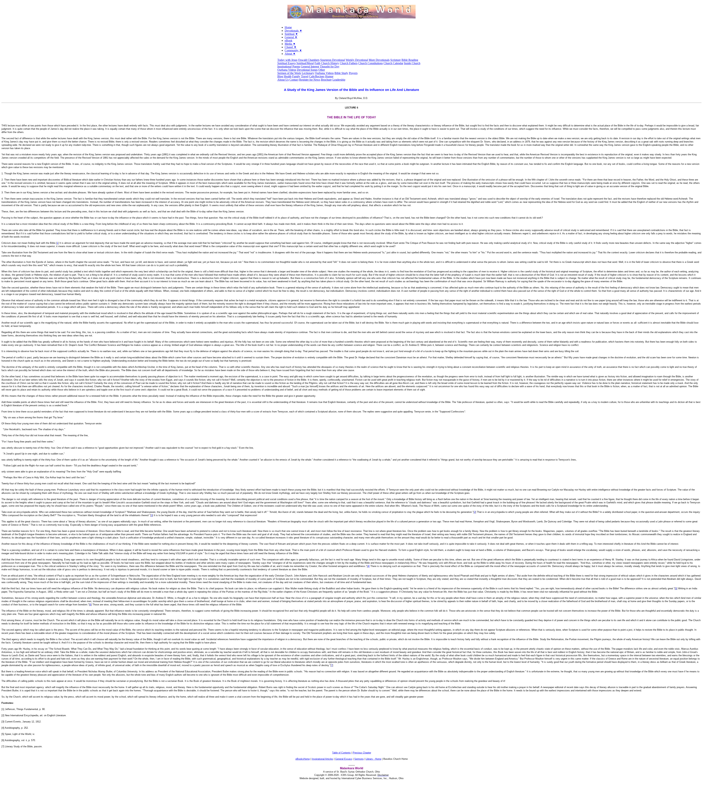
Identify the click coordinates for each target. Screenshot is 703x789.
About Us (283, 79)
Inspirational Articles (322, 759)
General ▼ (291, 37)
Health (287, 76)
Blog (280, 76)
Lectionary (308, 73)
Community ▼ (293, 50)
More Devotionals (379, 59)
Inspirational (284, 66)
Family (296, 76)
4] (369, 566)
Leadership (338, 79)
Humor (329, 76)
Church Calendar (393, 63)
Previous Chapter (362, 752)
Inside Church (412, 63)
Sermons (359, 759)
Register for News (309, 79)
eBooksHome (302, 759)
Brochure (326, 79)
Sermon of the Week (289, 73)
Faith (317, 63)
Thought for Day (329, 66)
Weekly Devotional (357, 59)
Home (288, 27)
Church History (330, 63)
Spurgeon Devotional (332, 59)
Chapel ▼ (291, 47)
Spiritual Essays (286, 63)
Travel (304, 76)
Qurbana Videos (286, 69)
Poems (296, 66)
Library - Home (373, 759)
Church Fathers (349, 63)
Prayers (353, 73)
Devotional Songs (307, 69)
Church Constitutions (370, 63)
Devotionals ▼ (293, 30)
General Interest (310, 66)
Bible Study (341, 73)
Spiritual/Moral (305, 63)
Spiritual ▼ (291, 33)
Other (321, 69)
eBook (288, 40)
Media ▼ (290, 43)
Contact (293, 79)
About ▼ (290, 53)
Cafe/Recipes (316, 76)
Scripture (395, 59)
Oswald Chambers (308, 59)
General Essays (343, 759)
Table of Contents (341, 752)
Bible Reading (409, 59)
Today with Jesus (287, 59)
